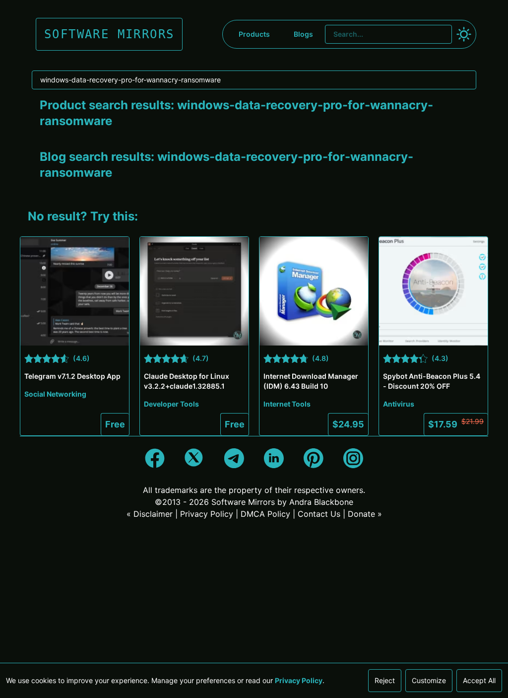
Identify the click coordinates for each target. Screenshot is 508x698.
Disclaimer (153, 514)
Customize (429, 680)
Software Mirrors (243, 502)
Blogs (303, 34)
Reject (385, 680)
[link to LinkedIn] (274, 458)
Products (254, 34)
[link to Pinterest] (313, 458)
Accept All (479, 680)
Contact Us (319, 514)
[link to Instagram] (353, 458)
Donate (361, 514)
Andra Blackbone (321, 502)
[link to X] (194, 458)
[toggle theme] (464, 34)
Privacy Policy (206, 514)
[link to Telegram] (234, 458)
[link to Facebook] (155, 458)
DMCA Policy (265, 514)
